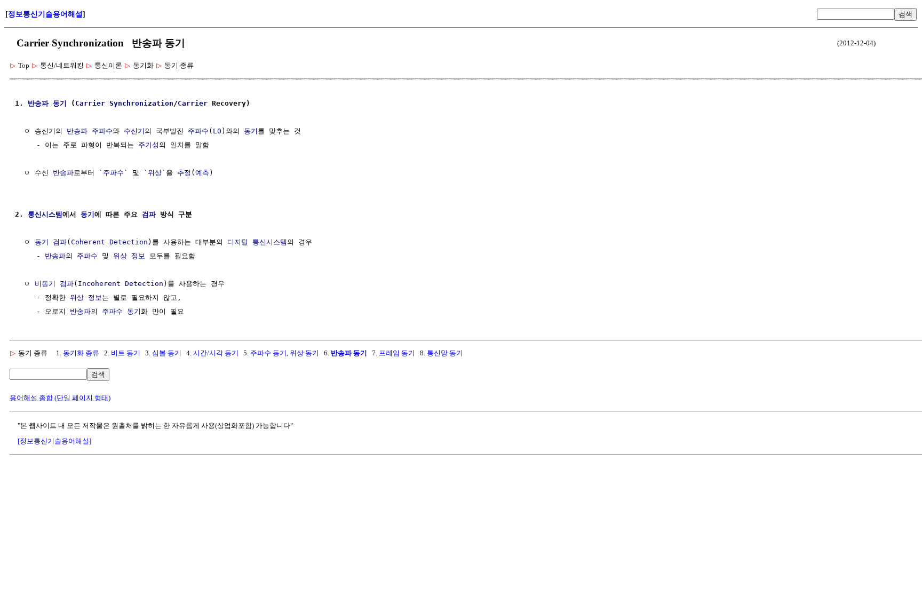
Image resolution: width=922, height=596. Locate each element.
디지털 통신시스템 (257, 242)
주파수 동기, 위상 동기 (284, 353)
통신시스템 (45, 214)
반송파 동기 (349, 353)
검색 (905, 14)
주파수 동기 (121, 311)
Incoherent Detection (120, 284)
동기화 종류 (81, 353)
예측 (202, 173)
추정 (184, 173)
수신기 (134, 131)
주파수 (198, 131)
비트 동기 (125, 353)
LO (217, 131)
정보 (138, 256)
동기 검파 (51, 242)
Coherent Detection (109, 242)
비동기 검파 (54, 284)
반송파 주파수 (90, 131)
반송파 (38, 103)
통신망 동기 (445, 353)
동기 (60, 103)
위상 (155, 173)
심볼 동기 (166, 353)
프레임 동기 (397, 353)
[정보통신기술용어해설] (54, 441)
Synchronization (141, 103)
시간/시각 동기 (216, 353)
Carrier (90, 103)
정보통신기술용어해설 (45, 14)
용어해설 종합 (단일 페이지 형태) (60, 398)
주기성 (148, 145)
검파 (149, 214)
